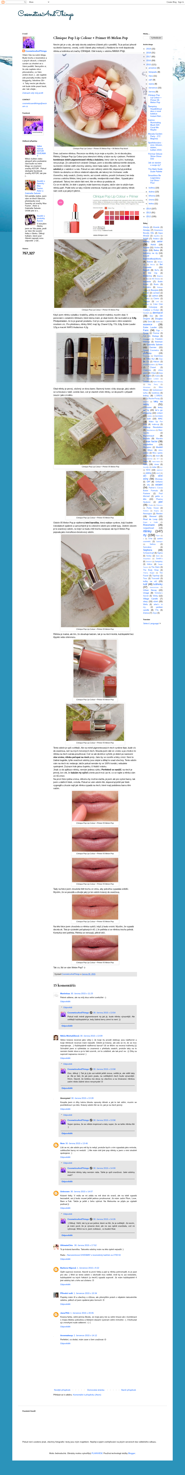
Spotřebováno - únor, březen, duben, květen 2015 (155, 146)
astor (160, 241)
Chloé (153, 373)
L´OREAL (159, 396)
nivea (156, 464)
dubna (152, 191)
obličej (148, 473)
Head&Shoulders (149, 364)
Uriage (146, 593)
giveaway (147, 353)
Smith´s (159, 559)
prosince (153, 68)
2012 (148, 216)
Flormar (156, 333)
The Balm (155, 567)
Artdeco (156, 239)
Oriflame (159, 482)
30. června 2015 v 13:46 (76, 1143)
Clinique (146, 301)
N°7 (158, 459)
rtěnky (147, 531)
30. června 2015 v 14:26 (104, 1219)
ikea (161, 373)
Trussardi (155, 578)
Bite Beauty (156, 279)
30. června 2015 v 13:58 (104, 1069)
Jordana (146, 382)
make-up (155, 424)
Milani (150, 450)
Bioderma (147, 276)
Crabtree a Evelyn (151, 310)
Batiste (150, 262)
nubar (154, 467)
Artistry (146, 241)
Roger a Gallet (150, 522)
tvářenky (158, 584)
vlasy (145, 601)
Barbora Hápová (68, 1268)
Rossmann (149, 525)
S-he (150, 539)
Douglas (159, 318)
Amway (146, 230)
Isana (157, 376)
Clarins (156, 299)
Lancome (147, 407)
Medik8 (159, 447)
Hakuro (156, 362)
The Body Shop (151, 570)
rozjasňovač (148, 528)
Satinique (159, 541)
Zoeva (146, 613)
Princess (159, 505)
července (153, 88)
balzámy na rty (150, 253)
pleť (161, 502)
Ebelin (158, 322)
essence (147, 324)
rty (145, 535)
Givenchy (146, 356)
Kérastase (146, 387)
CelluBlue (146, 298)
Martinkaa (65, 993)
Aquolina (157, 236)
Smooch (149, 561)
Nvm (62, 1143)
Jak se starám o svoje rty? (154, 163)
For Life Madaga (151, 336)
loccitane (159, 416)
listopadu (153, 72)
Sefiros (153, 544)
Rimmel (152, 516)
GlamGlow (158, 356)
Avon (145, 250)
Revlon (159, 513)
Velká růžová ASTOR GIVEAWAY (41, 151)
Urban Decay (150, 590)
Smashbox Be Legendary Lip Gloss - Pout (154, 179)
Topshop (155, 576)
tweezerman (154, 587)
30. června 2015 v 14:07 (82, 1191)
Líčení (160, 413)
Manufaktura (150, 430)
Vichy (155, 596)
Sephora (147, 550)
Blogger (131, 1453)
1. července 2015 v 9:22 (88, 1268)
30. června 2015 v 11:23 (82, 993)
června (152, 91)
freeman (159, 341)
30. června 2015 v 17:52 (85, 1245)
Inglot (148, 376)
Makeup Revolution (153, 427)
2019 (148, 49)
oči (144, 475)
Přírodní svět (66, 1293)
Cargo (145, 296)
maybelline (148, 444)
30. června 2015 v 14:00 (104, 1168)
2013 (148, 212)
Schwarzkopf (148, 553)
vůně (155, 601)
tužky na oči (150, 581)
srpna (152, 84)
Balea (156, 250)
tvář (145, 584)
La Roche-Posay (153, 399)
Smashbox (147, 559)
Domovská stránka (95, 1390)
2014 (148, 208)
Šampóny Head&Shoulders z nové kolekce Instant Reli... (155, 111)
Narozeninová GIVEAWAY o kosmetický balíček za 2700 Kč (94, 1255)
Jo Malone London (151, 379)
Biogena (160, 276)
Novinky (146, 467)
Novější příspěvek (62, 1390)
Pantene (146, 494)
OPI (148, 482)
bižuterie (147, 281)
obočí (158, 473)
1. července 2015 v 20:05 (82, 1313)
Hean (160, 365)
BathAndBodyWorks (152, 259)
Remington (147, 514)
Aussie (146, 247)
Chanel (153, 367)
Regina (156, 511)
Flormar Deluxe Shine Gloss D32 (155, 156)
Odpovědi (67, 1007)
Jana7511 (65, 1313)
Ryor (158, 535)
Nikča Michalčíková (69, 1036)
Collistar (146, 304)
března (152, 196)
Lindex (149, 416)
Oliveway (159, 479)
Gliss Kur (150, 359)
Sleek (158, 556)
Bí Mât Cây (150, 273)
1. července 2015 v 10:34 (85, 1293)
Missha (149, 456)
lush (149, 418)
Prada (151, 505)
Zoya (155, 613)
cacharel (156, 293)
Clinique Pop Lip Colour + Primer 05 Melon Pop (154, 98)
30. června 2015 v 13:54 (104, 1012)
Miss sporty (157, 453)
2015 (148, 64)
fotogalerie (146, 339)
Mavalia (159, 439)
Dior (151, 316)
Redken (146, 511)
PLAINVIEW (97, 1453)
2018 (148, 52)
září (151, 80)
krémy (146, 395)
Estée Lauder (150, 327)
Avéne (157, 248)
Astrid (153, 244)
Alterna (146, 227)
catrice (155, 296)
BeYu (157, 270)
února (152, 199)
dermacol (158, 312)
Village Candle (150, 598)
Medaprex (147, 447)
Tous (145, 578)
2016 (148, 60)
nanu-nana (156, 461)
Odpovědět (65, 1001)
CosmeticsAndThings (45, 14)
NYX (148, 470)
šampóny (159, 562)
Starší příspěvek (128, 1390)
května (152, 188)
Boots (156, 284)
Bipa (147, 279)
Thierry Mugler (149, 573)
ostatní (159, 484)
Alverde (156, 227)
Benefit (146, 270)
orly (148, 485)
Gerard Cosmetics (151, 350)
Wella (145, 604)
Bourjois (154, 290)
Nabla (145, 462)
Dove (150, 322)
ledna (151, 203)
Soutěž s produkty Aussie (41, 218)
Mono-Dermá (147, 459)
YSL (157, 610)
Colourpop (153, 307)
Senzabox (147, 547)
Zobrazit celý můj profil (32, 93)
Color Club (158, 304)
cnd (157, 301)
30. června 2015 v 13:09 (91, 1036)
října (151, 76)
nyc (161, 467)
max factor (151, 441)
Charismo (147, 370)
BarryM (146, 256)
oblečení (160, 470)
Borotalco (147, 287)
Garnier (152, 347)
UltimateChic (66, 1245)
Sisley (148, 556)
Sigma (160, 553)
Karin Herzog (158, 382)
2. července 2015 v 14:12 (85, 1335)
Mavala (146, 438)
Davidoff (146, 313)
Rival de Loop (150, 519)
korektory (156, 393)
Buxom (146, 293)
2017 (148, 56)
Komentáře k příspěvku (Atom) (87, 1395)
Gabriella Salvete (155, 344)
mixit (158, 456)
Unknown (65, 1191)
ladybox (146, 402)
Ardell (145, 238)
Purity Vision (153, 508)
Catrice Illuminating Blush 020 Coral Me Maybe (154, 125)
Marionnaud (148, 436)
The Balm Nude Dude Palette (155, 170)
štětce (149, 564)
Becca (152, 264)
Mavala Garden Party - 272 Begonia (155, 136)
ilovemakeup (66, 1335)
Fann (145, 330)
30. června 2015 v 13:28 (82, 1098)
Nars (145, 464)
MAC (160, 418)
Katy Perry (153, 384)
